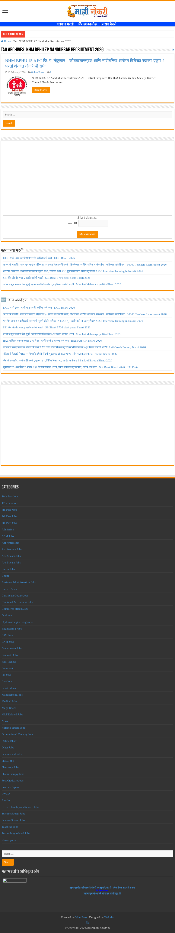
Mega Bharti (9, 707)
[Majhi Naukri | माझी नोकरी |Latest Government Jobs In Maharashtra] (87, 10)
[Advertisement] (87, 179)
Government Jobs (12, 648)
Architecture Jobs (12, 549)
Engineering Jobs (12, 628)
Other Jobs (8, 747)
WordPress (81, 917)
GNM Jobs (8, 641)
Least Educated (10, 688)
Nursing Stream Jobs (13, 727)
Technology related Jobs (16, 833)
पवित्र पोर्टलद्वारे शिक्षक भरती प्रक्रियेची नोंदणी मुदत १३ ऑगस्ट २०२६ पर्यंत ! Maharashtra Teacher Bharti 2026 (60, 353)
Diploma (7, 615)
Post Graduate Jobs (12, 780)
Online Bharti (37, 72)
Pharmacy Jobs (10, 767)
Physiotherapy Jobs (13, 774)
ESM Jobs (7, 635)
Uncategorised (10, 840)
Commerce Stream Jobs (15, 608)
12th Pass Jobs (10, 503)
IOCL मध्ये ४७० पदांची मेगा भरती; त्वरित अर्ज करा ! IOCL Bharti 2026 (39, 258)
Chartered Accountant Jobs (17, 602)
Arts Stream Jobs (11, 555)
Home (7, 41)
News (5, 721)
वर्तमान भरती (66, 24)
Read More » (41, 89)
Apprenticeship (10, 542)
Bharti (5, 575)
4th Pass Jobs (9, 509)
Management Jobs (12, 694)
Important (7, 668)
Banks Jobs (8, 569)
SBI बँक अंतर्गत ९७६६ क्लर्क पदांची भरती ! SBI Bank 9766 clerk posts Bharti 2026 (46, 277)
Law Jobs (7, 681)
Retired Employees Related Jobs (20, 807)
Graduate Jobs (10, 655)
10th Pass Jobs (10, 496)
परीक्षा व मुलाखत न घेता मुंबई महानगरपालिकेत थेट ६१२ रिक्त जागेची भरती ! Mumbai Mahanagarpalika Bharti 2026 (62, 284)
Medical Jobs (9, 701)
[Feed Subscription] (173, 50)
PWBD (6, 793)
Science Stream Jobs (13, 813)
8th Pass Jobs (9, 522)
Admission (8, 529)
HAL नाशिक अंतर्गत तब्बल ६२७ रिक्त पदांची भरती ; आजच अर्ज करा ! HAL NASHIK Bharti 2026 (52, 340)
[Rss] (87, 922)
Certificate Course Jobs (15, 595)
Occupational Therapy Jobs (17, 734)
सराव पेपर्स (110, 24)
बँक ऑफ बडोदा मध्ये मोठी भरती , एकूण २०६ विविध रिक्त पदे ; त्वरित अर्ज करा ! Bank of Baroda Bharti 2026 (57, 360)
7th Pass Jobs (9, 516)
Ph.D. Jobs (8, 760)
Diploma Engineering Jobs (17, 622)
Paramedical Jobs (12, 754)
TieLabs (109, 917)
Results (6, 800)
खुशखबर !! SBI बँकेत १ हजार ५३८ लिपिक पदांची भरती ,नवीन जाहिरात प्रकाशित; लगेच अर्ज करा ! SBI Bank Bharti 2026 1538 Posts (70, 367)
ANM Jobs (8, 536)
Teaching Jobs (10, 826)
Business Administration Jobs (19, 582)
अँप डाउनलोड (89, 24)
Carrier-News (9, 589)
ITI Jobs (6, 674)
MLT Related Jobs (12, 714)
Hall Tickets (9, 661)
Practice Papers (10, 787)
